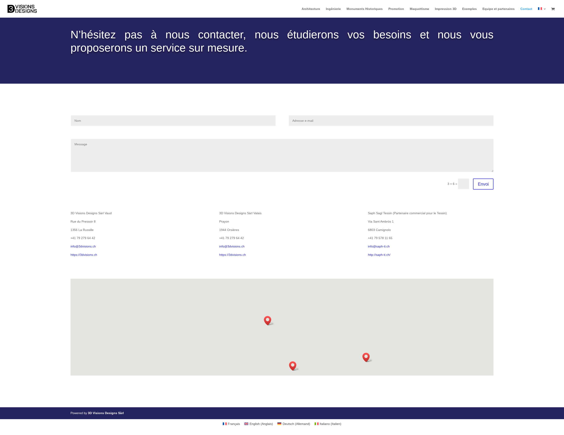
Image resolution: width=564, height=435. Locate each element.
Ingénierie (333, 9)
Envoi (483, 184)
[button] (269, 320)
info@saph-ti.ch (379, 246)
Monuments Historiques (365, 9)
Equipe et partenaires (498, 9)
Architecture (311, 9)
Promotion (396, 9)
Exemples (469, 9)
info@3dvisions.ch (83, 246)
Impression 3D (445, 9)
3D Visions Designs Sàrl (106, 413)
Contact (526, 9)
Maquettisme (419, 9)
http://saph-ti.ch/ (379, 254)
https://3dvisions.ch (83, 254)
